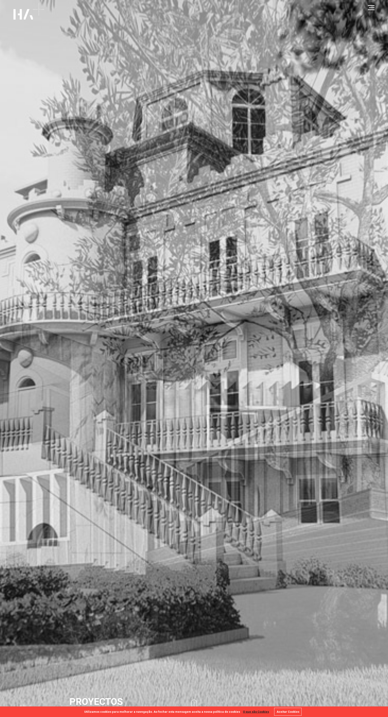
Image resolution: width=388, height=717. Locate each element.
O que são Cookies (256, 711)
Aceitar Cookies (288, 711)
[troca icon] (371, 7)
